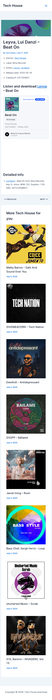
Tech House (13, 5)
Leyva (16, 68)
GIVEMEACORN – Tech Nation (25, 326)
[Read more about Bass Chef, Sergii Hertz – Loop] (25, 524)
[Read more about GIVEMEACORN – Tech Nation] (25, 303)
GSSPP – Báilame (17, 437)
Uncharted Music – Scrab (22, 603)
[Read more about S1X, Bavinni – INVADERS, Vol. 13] (25, 635)
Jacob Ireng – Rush (18, 493)
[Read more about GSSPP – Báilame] (25, 414)
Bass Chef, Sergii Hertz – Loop (25, 548)
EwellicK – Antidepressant (22, 382)
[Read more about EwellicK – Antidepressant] (25, 358)
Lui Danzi (25, 68)
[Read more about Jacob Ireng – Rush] (25, 469)
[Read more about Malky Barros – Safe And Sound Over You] (25, 244)
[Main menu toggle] (46, 6)
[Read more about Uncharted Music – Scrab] (25, 580)
